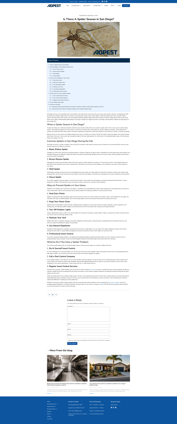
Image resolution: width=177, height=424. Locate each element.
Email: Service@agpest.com (75, 411)
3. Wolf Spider (55, 73)
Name (69, 323)
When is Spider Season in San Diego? (59, 65)
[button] (128, 60)
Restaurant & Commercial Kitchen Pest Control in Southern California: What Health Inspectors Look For (78, 106)
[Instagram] (104, 1)
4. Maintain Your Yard (57, 87)
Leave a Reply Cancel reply (56, 102)
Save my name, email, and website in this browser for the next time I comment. (89, 340)
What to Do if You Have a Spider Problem (60, 93)
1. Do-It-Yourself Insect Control (60, 95)
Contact (119, 5)
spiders (102, 284)
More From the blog (55, 104)
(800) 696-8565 (83, 1)
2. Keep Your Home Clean (58, 82)
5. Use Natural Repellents (58, 89)
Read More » (49, 393)
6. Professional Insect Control (59, 91)
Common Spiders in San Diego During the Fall (61, 67)
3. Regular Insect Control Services (60, 100)
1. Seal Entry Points (57, 80)
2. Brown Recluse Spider (58, 71)
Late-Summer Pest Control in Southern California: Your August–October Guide (71, 109)
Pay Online (126, 5)
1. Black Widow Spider (57, 69)
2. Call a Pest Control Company (60, 98)
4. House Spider (56, 76)
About (112, 5)
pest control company (113, 282)
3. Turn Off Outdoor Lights (58, 84)
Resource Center (115, 401)
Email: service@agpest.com (94, 1)
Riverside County (96, 5)
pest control (93, 269)
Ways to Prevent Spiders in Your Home (59, 78)
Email (69, 329)
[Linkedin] (106, 1)
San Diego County (75, 5)
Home (67, 5)
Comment (70, 306)
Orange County (86, 5)
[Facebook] (102, 1)
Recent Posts (114, 405)
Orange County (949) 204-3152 (76, 408)
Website (69, 334)
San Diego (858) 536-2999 (75, 405)
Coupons (106, 5)
